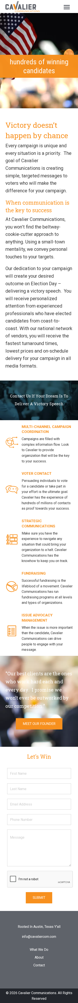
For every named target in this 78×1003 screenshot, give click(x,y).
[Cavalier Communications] (22, 6)
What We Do (39, 950)
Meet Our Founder (39, 724)
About (39, 957)
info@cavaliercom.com (39, 937)
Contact (39, 965)
